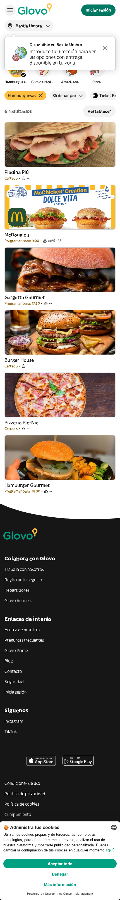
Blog (8, 660)
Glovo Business (18, 600)
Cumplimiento (17, 814)
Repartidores (16, 590)
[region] (60, 71)
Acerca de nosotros (22, 629)
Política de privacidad (24, 793)
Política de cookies (21, 804)
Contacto (13, 671)
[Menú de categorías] (10, 10)
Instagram (13, 721)
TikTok (10, 731)
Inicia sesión (15, 692)
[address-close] (104, 48)
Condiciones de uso (22, 783)
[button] (16, 71)
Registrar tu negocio (23, 579)
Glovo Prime (16, 650)
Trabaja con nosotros (24, 569)
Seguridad (14, 681)
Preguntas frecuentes (24, 640)
